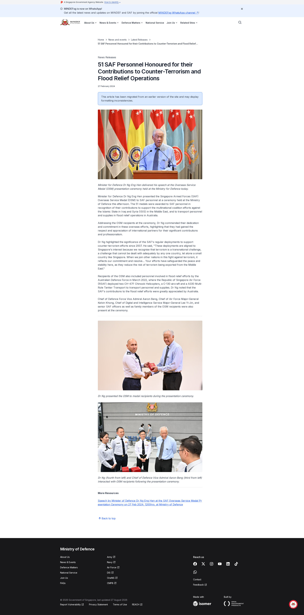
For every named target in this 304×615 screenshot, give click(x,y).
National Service (155, 22)
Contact (197, 579)
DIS (110, 572)
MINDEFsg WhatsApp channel (178, 12)
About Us (65, 557)
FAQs (63, 583)
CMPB (112, 583)
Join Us (64, 578)
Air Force (113, 567)
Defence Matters (69, 567)
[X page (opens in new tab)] (203, 564)
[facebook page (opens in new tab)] (195, 564)
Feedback (200, 584)
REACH (137, 604)
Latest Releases (139, 39)
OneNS (112, 578)
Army (111, 557)
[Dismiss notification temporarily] (242, 9)
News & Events (68, 562)
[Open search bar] (240, 22)
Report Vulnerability (70, 604)
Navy (111, 562)
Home (101, 39)
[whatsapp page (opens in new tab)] (195, 572)
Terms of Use (120, 604)
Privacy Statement (98, 604)
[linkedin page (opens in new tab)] (228, 564)
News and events (117, 39)
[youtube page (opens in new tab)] (220, 564)
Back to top (109, 518)
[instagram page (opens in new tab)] (211, 564)
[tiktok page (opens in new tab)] (236, 564)
